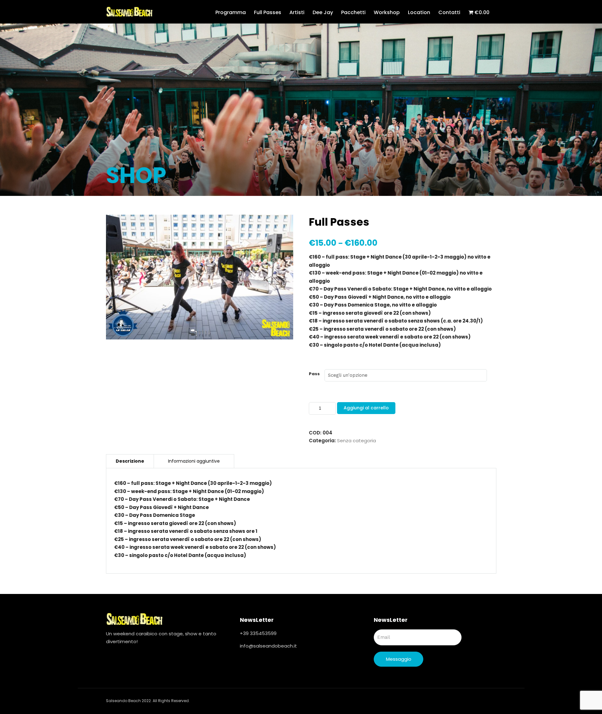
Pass (314, 374)
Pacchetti (353, 12)
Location (419, 12)
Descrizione (130, 461)
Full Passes (267, 12)
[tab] (130, 461)
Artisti (296, 12)
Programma (230, 12)
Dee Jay (323, 12)
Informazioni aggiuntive (194, 461)
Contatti (449, 12)
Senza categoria (356, 440)
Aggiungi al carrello (366, 408)
